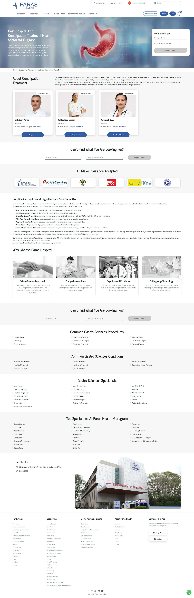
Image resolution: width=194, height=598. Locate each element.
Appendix (135, 389)
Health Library (59, 13)
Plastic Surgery (77, 424)
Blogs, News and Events (91, 518)
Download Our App (157, 518)
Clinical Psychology (79, 441)
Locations (21, 13)
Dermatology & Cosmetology (82, 427)
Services (46, 13)
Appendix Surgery (137, 337)
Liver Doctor (18, 386)
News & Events (85, 527)
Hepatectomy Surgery (139, 340)
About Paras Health (123, 518)
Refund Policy (118, 532)
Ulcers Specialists (78, 396)
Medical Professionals (87, 547)
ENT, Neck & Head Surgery (81, 430)
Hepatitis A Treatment (139, 361)
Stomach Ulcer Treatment (22, 361)
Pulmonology (136, 424)
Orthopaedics (18, 437)
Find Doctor (16, 524)
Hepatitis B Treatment (21, 365)
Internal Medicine (78, 434)
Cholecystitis (18, 403)
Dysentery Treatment (20, 368)
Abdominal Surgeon (79, 399)
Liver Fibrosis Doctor (138, 386)
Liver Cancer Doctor (20, 389)
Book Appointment (32, 134)
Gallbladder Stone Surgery (81, 337)
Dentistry (76, 437)
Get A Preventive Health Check (21, 535)
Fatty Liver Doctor (78, 389)
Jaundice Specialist (138, 392)
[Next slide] (181, 277)
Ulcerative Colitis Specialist (81, 392)
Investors (117, 530)
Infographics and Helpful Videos (89, 530)
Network (15, 544)
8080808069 (100, 3)
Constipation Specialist (21, 392)
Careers (117, 541)
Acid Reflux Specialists (21, 396)
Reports (164, 13)
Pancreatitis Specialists (21, 399)
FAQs (116, 538)
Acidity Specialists (137, 396)
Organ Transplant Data (87, 541)
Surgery (15, 565)
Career (120, 3)
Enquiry (117, 544)
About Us (112, 3)
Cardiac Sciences (19, 424)
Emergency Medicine (138, 430)
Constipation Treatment (44, 70)
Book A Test (16, 532)
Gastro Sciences (19, 434)
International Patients (76, 13)
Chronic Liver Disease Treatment (142, 365)
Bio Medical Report (86, 538)
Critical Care (77, 448)
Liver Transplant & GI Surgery (141, 437)
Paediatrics (135, 427)
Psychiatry (76, 444)
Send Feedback (17, 553)
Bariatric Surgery (19, 337)
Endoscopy (17, 340)
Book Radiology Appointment (21, 530)
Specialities (52, 518)
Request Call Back (170, 50)
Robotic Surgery (17, 538)
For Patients (18, 518)
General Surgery (19, 448)
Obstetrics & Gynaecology (22, 441)
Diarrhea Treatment (79, 361)
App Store (159, 539)
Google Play (159, 533)
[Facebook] (92, 591)
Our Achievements (120, 527)
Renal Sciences (18, 444)
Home (14, 70)
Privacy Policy (118, 535)
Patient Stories (17, 547)
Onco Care (17, 427)
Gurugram (22, 70)
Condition (15, 562)
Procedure (31, 70)
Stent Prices (84, 532)
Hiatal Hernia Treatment (80, 365)
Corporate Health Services (88, 544)
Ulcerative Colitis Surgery (81, 340)
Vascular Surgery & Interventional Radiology (145, 441)
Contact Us (92, 13)
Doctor (14, 559)
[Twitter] (95, 591)
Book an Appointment (19, 527)
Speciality (34, 13)
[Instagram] (98, 591)
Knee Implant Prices (86, 535)
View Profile (37, 126)
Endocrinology (136, 434)
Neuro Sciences (19, 430)
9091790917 (142, 3)
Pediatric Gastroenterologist (23, 406)
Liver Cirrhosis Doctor (80, 386)
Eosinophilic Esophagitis (80, 403)
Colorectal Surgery (20, 344)
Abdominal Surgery (138, 344)
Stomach (135, 399)
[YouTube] (102, 591)
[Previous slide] (13, 277)
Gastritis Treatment (79, 368)
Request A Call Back (151, 13)
